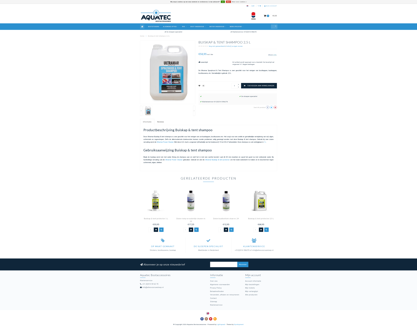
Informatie (147, 122)
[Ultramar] (272, 55)
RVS (183, 26)
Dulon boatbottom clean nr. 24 (226, 218)
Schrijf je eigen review (234, 46)
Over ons (214, 281)
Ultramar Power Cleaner (174, 160)
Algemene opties (170, 26)
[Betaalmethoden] (208, 313)
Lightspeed (221, 324)
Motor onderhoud (216, 26)
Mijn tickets (250, 288)
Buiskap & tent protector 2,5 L (261, 218)
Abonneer (243, 264)
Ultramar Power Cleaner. (165, 142)
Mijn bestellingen (252, 285)
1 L (265, 142)
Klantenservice (216, 305)
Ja (223, 2)
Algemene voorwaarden (220, 285)
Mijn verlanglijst (251, 291)
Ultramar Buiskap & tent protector (217, 160)
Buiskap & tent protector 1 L (156, 218)
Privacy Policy (216, 288)
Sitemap (213, 302)
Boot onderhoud (197, 26)
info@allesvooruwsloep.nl (153, 287)
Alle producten (251, 295)
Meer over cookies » (239, 2)
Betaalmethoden (217, 291)
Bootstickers (153, 26)
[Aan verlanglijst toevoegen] (199, 86)
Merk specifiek (236, 26)
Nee (228, 2)
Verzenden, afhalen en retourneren (224, 295)
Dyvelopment (239, 324)
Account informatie (253, 281)
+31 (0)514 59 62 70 (150, 284)
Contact (213, 298)
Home (142, 36)
